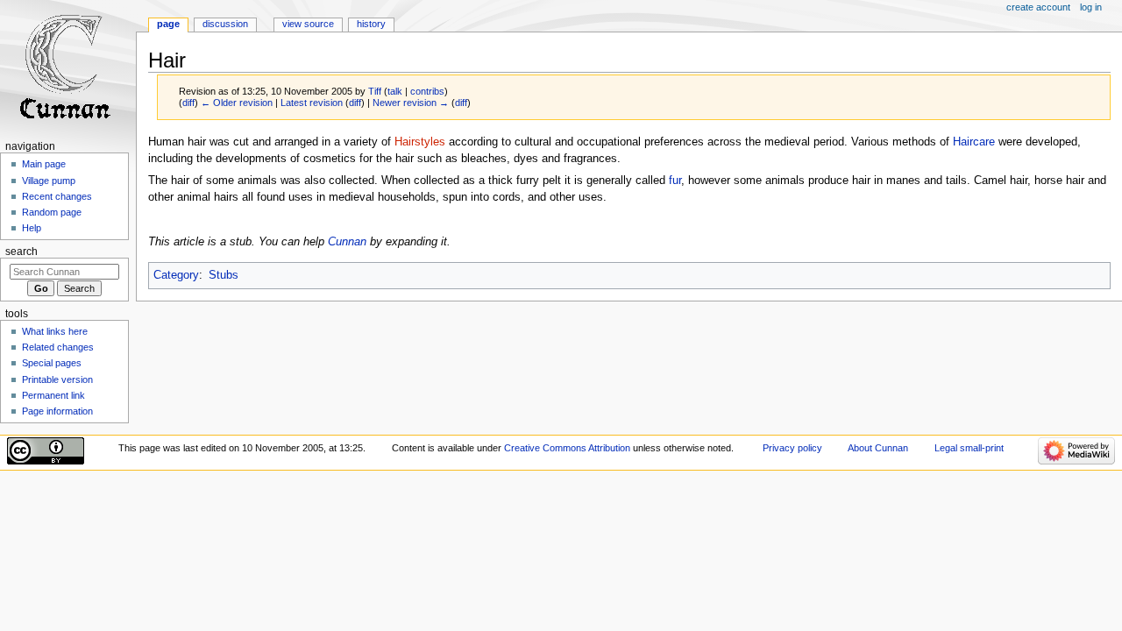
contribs (427, 91)
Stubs (223, 275)
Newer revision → (411, 102)
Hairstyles (419, 142)
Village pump (48, 180)
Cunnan (347, 242)
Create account (1038, 7)
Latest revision (311, 102)
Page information (57, 411)
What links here (55, 331)
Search (21, 251)
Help (31, 228)
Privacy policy (792, 448)
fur (675, 180)
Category (176, 275)
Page (168, 23)
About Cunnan (878, 448)
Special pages (52, 363)
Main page (44, 164)
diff (188, 102)
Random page (52, 212)
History (371, 23)
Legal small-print (969, 448)
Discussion (225, 23)
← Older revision (237, 102)
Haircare (974, 142)
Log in (1091, 7)
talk (394, 91)
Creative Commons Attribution (567, 448)
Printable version (57, 379)
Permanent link (53, 395)
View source (308, 23)
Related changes (58, 347)
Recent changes (57, 196)
